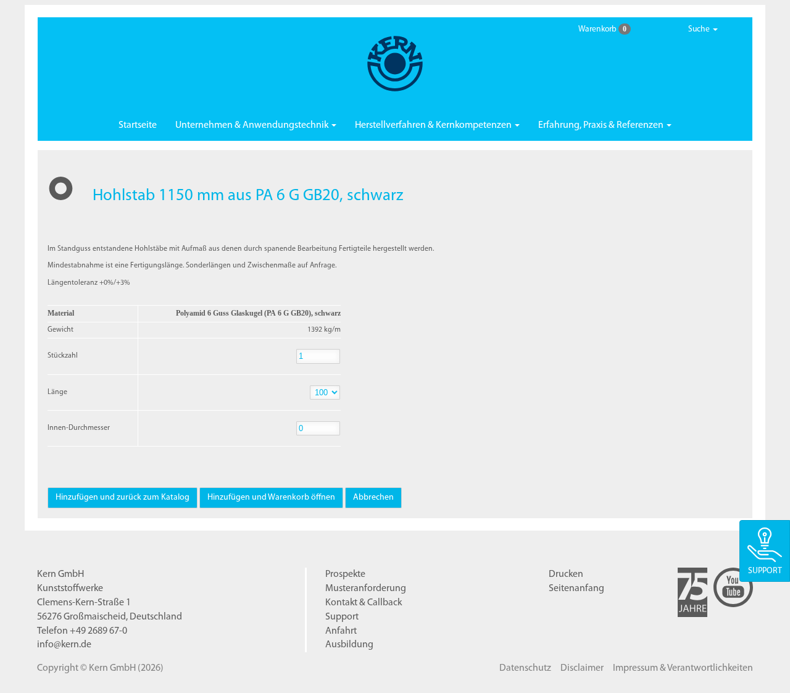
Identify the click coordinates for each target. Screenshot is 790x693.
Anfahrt (341, 631)
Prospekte (345, 574)
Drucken (566, 574)
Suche (700, 29)
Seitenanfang (576, 589)
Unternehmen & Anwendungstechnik (252, 125)
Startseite (137, 125)
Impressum (683, 668)
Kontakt (363, 603)
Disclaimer (582, 668)
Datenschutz (525, 668)
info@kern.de (64, 645)
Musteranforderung (365, 589)
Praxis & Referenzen (601, 125)
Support (342, 617)
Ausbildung (349, 645)
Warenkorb (602, 29)
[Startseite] (395, 64)
